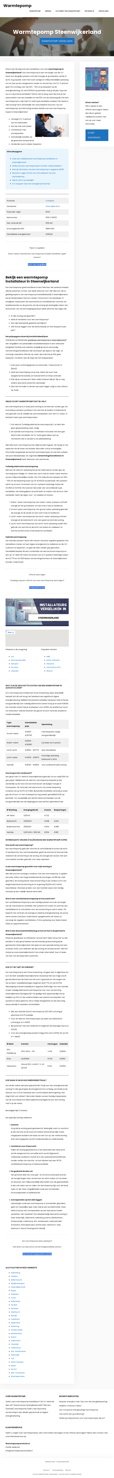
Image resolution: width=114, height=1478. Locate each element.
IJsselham (15, 1319)
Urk (12, 656)
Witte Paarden (17, 1362)
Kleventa (50, 663)
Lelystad (14, 671)
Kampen (14, 663)
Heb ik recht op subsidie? (23, 180)
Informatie (89, 11)
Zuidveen (15, 1294)
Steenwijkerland (53, 206)
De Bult (14, 1305)
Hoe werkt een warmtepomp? (68, 11)
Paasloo (14, 1276)
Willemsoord (16, 1280)
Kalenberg (15, 1272)
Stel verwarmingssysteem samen (37, 1254)
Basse (13, 1290)
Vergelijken (103, 11)
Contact (46, 1470)
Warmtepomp (17, 5)
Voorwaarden (57, 1470)
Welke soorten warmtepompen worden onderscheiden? (37, 166)
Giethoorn (15, 1312)
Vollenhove (16, 1347)
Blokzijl (14, 1315)
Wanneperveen (18, 1376)
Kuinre (13, 1337)
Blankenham (16, 1333)
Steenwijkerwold (18, 1287)
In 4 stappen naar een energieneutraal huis (31, 183)
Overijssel (50, 200)
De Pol (13, 1369)
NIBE (48, 656)
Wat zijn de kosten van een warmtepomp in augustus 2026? (38, 169)
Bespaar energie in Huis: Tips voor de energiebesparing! (83, 1401)
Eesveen (14, 1308)
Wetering (15, 1326)
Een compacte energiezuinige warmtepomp (78, 1410)
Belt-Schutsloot (18, 1372)
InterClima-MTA (53, 667)
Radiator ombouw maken (70, 1405)
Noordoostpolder (18, 660)
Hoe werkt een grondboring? (71, 1414)
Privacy (68, 1470)
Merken (48, 11)
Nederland (15, 1322)
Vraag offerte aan (37, 587)
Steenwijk (15, 1355)
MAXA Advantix (53, 660)
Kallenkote (15, 1301)
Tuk (12, 1358)
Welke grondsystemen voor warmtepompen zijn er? (82, 1418)
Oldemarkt (15, 1340)
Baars (13, 1365)
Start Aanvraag (94, 135)
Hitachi (49, 671)
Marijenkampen (18, 1283)
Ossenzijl (14, 1344)
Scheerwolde (16, 1330)
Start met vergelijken (37, 264)
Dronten (14, 667)
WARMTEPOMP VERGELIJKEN (57, 41)
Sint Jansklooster (18, 1351)
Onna (13, 1297)
